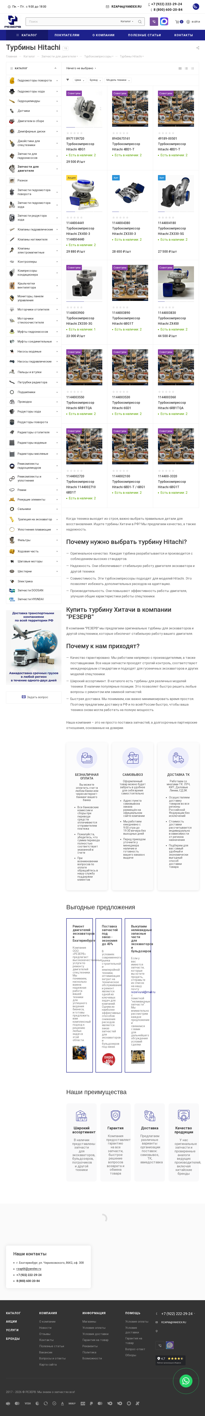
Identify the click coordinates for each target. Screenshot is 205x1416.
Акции (11, 1321)
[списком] (186, 68)
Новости (45, 1328)
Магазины (89, 1321)
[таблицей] (192, 68)
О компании (47, 1321)
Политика (89, 1352)
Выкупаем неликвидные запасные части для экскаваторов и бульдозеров (138, 939)
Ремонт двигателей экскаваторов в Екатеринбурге (79, 933)
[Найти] (140, 21)
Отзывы (44, 1334)
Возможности (92, 1358)
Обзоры (130, 1355)
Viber (154, 21)
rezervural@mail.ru (143, 992)
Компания (48, 1313)
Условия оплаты (94, 1328)
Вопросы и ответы (52, 1358)
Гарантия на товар (95, 1340)
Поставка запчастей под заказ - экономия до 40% (109, 935)
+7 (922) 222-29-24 (166, 4)
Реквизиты (90, 1346)
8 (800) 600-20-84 (168, 10)
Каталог (13, 1313)
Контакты (46, 1340)
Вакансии (45, 1352)
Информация (94, 1313)
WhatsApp (164, 21)
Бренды (13, 1339)
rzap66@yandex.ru (28, 1268)
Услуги (12, 1330)
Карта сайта (48, 1364)
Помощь (133, 1313)
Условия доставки (95, 1334)
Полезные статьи (51, 1346)
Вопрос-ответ (135, 1349)
